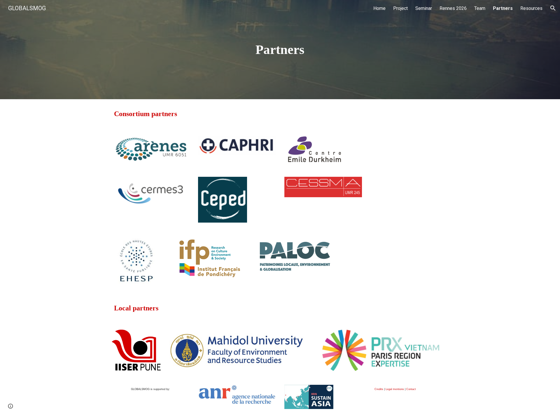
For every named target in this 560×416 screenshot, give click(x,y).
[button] (553, 8)
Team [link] (479, 8)
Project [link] (400, 8)
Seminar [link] (423, 8)
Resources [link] (531, 8)
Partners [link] (503, 8)
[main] (280, 49)
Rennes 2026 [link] (453, 8)
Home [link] (379, 8)
